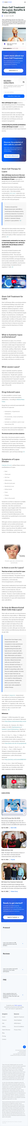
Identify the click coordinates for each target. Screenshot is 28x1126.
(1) (23, 451)
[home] (6, 2)
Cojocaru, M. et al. (7, 465)
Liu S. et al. (13, 193)
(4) (12, 267)
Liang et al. (12, 695)
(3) (20, 220)
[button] (25, 2)
